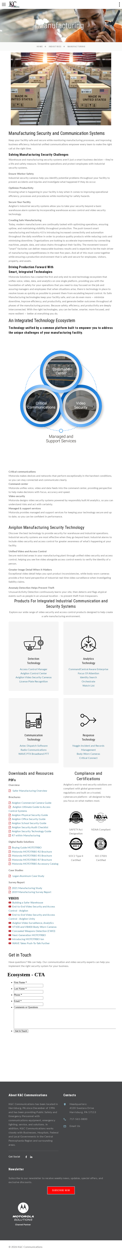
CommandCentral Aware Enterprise (88, 669)
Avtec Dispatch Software (33, 746)
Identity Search (88, 677)
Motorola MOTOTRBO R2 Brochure (32, 851)
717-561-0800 (78, 1119)
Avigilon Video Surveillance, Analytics (33, 923)
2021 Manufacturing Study (27, 888)
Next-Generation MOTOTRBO (29, 935)
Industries (55, 46)
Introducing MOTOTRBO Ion (28, 939)
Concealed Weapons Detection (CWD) (33, 931)
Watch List (88, 685)
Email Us (75, 1126)
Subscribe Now (61, 1190)
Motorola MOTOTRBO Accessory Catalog (35, 864)
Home (40, 46)
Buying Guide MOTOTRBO (27, 847)
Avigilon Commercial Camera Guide (31, 803)
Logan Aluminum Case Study (28, 876)
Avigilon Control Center (33, 673)
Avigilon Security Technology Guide (31, 831)
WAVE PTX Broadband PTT (33, 754)
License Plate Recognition (33, 681)
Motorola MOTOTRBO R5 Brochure (32, 855)
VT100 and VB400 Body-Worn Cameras (34, 927)
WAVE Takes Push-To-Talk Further (31, 943)
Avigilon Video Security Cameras (34, 677)
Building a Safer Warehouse (27, 902)
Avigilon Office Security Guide (28, 819)
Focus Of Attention (88, 673)
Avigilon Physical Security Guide (30, 815)
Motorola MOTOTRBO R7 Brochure (32, 860)
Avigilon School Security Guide (29, 823)
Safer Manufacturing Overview (29, 791)
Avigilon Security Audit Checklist (30, 827)
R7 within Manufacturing (26, 835)
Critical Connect (88, 758)
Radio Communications (34, 750)
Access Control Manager (33, 669)
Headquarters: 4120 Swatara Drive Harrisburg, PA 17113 (83, 1108)
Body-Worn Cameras (88, 754)
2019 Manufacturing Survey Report (31, 892)
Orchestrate (88, 681)
